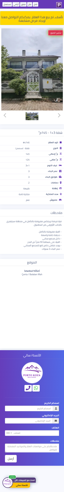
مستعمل (7, 4)
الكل (35, 4)
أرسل (11, 458)
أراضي (16, 4)
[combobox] (9, 433)
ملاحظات (54, 441)
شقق (23, 4)
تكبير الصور (55, 33)
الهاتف (55, 427)
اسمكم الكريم (51, 403)
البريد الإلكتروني (50, 415)
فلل (29, 4)
